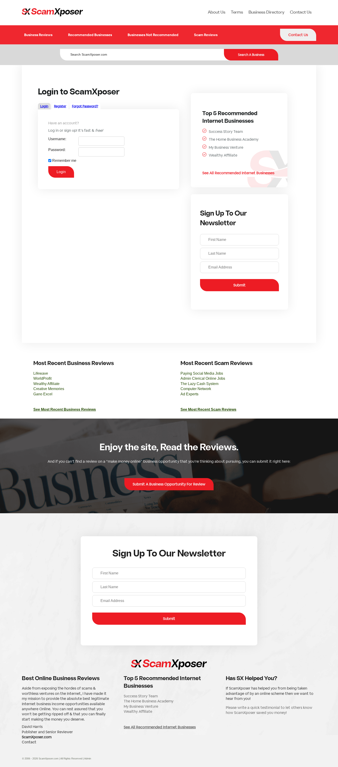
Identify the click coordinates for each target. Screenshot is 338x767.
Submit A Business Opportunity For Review (169, 484)
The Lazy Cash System (199, 384)
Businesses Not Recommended (153, 35)
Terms (237, 12)
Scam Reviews (206, 35)
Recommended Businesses (90, 35)
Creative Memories (48, 389)
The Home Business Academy (233, 139)
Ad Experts (189, 394)
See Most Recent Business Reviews (64, 409)
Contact (29, 742)
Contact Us (301, 12)
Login (44, 106)
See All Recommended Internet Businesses (238, 173)
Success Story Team (226, 131)
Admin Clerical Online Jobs (202, 378)
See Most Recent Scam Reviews (208, 409)
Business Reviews (38, 35)
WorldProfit (42, 378)
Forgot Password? (85, 106)
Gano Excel (42, 394)
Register (60, 106)
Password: (57, 150)
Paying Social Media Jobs (201, 373)
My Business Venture (226, 147)
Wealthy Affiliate (223, 155)
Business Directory (266, 12)
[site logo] (52, 12)
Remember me (64, 161)
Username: (57, 139)
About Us (216, 12)
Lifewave (40, 373)
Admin (87, 758)
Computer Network (195, 389)
